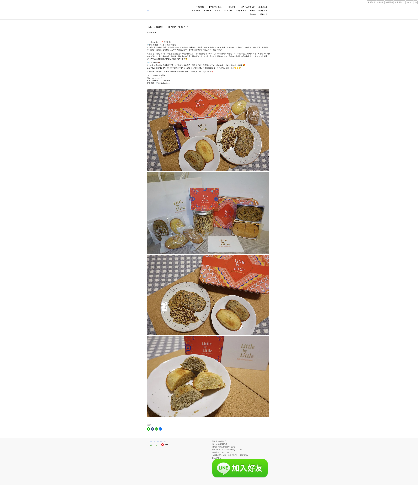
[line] (148, 429)
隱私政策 (263, 14)
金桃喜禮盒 (196, 10)
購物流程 (253, 14)
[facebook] (152, 429)
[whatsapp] (156, 429)
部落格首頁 (263, 10)
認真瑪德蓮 (263, 7)
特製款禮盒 (200, 7)
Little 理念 (228, 10)
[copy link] (160, 429)
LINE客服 (207, 10)
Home (252, 10)
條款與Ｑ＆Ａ (241, 10)
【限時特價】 (232, 7)
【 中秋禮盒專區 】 (215, 7)
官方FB (217, 10)
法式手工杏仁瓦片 (248, 7)
